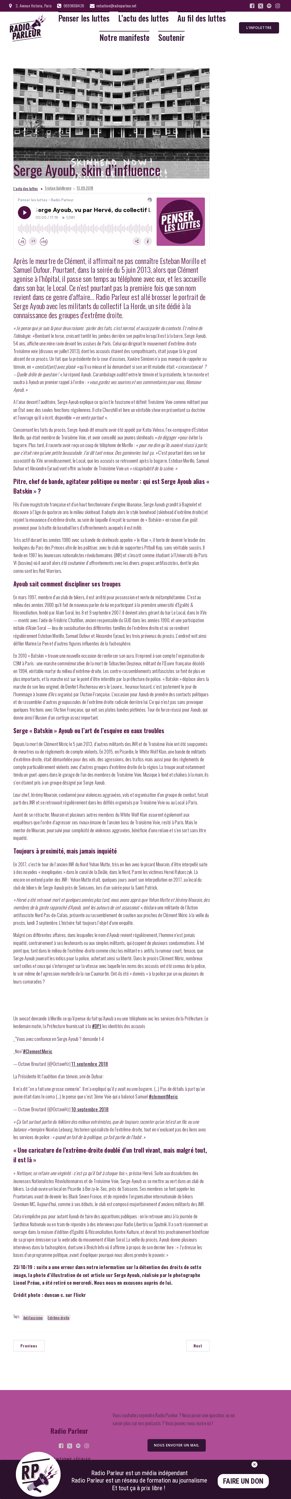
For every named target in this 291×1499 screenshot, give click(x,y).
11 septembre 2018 (89, 1063)
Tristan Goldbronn (58, 188)
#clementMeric (163, 1096)
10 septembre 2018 (90, 1109)
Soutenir (171, 37)
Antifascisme (33, 1317)
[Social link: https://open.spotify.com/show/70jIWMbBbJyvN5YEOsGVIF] (269, 6)
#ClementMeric (38, 1051)
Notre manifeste (124, 37)
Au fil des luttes (201, 18)
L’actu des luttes (143, 18)
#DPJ (96, 1026)
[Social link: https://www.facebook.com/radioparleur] (252, 6)
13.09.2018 (85, 188)
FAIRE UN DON (243, 1481)
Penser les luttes (83, 18)
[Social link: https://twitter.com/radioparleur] (260, 6)
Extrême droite (58, 1317)
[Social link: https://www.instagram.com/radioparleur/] (277, 6)
